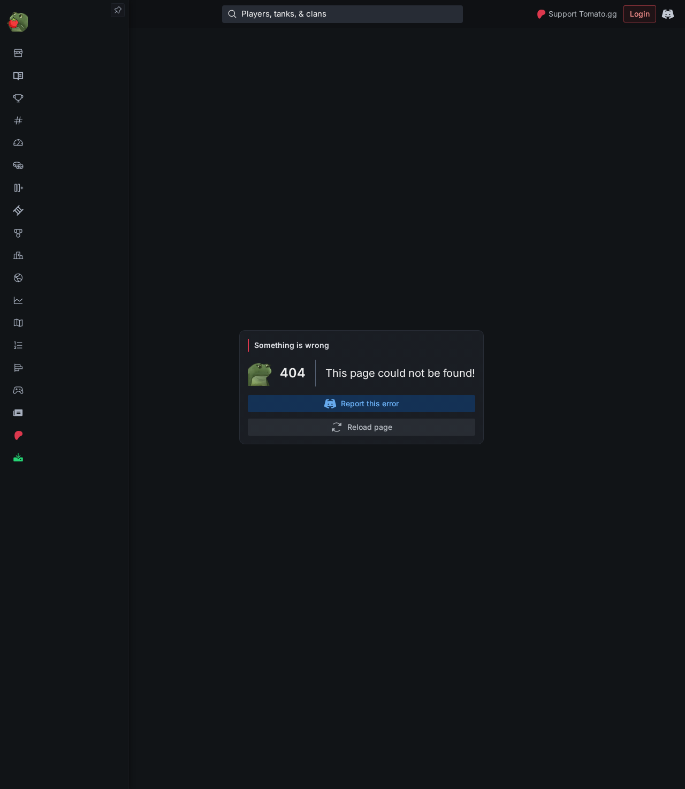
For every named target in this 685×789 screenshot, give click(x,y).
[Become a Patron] (64, 435)
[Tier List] (64, 367)
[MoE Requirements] (64, 210)
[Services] (64, 53)
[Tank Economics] (64, 165)
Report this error (370, 403)
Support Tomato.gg (583, 13)
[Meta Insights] (64, 300)
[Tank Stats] (64, 120)
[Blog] (64, 412)
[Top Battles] (64, 255)
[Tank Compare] (64, 188)
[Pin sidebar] (118, 10)
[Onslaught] (64, 98)
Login (640, 13)
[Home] (64, 21)
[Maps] (64, 322)
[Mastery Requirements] (64, 233)
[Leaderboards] (64, 345)
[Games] (64, 390)
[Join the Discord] (667, 13)
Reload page (369, 426)
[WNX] (64, 75)
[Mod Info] (64, 457)
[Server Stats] (64, 278)
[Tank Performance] (64, 143)
